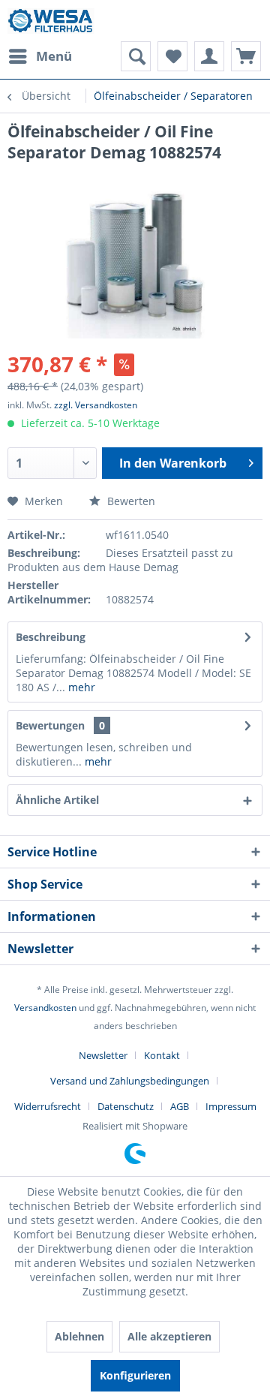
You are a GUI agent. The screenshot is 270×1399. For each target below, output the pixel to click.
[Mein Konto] (209, 56)
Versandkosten (45, 1007)
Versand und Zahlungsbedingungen (129, 1081)
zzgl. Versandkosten (95, 405)
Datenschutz (126, 1106)
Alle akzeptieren (170, 1336)
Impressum (231, 1106)
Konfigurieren (135, 1375)
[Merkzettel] (173, 56)
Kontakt (162, 1055)
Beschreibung (51, 637)
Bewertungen (50, 725)
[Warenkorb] (246, 56)
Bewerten (129, 501)
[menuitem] (40, 56)
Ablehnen (79, 1336)
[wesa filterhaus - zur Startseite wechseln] (51, 21)
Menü (54, 56)
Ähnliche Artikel (57, 800)
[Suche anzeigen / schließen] (136, 56)
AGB (179, 1106)
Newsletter (103, 1055)
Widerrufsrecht (47, 1106)
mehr (80, 687)
